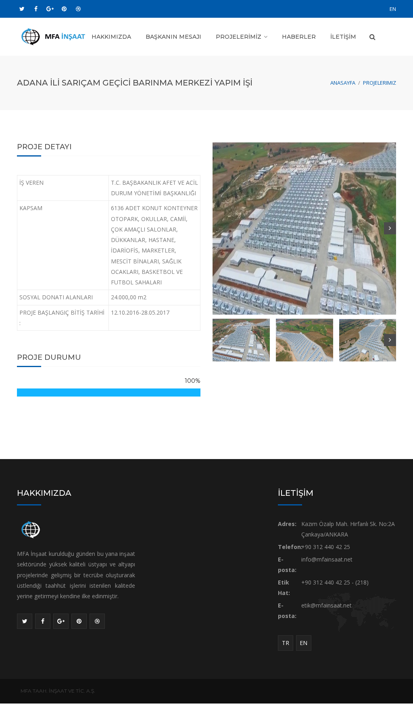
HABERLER (299, 36)
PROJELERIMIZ (379, 82)
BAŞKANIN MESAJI (173, 36)
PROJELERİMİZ (238, 36)
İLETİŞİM (343, 36)
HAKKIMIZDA (111, 36)
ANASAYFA (342, 82)
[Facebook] (36, 9)
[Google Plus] (50, 9)
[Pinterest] (64, 9)
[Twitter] (22, 9)
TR (285, 643)
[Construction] (57, 36)
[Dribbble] (78, 9)
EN (393, 9)
